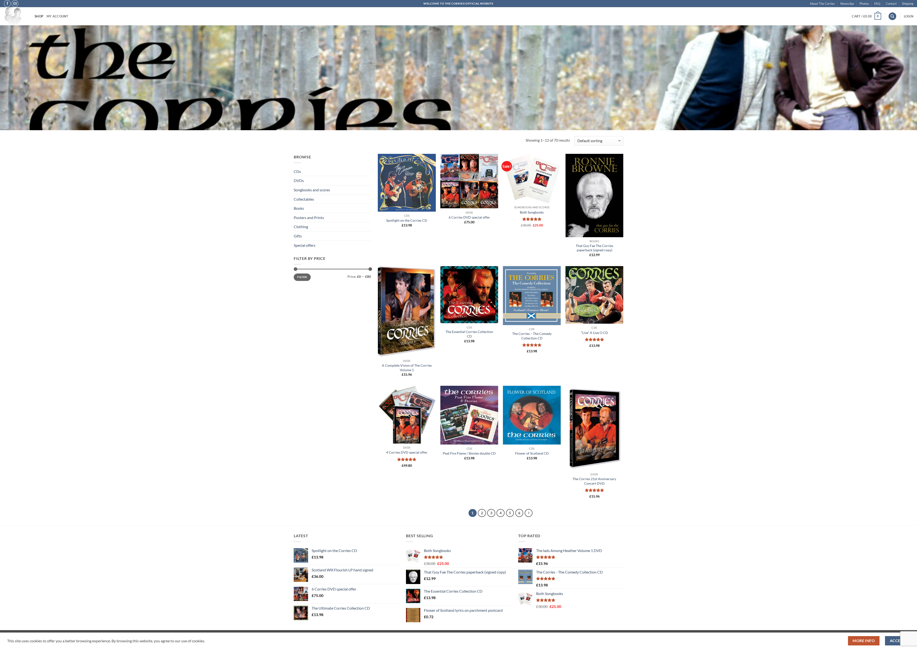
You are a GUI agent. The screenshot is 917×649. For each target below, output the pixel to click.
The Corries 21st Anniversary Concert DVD (594, 481)
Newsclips (847, 3)
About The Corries (822, 3)
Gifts (298, 236)
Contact (891, 3)
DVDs (299, 180)
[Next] (529, 513)
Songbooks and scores (312, 190)
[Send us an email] (14, 3)
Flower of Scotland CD (532, 453)
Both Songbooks (532, 212)
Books (299, 208)
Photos (864, 3)
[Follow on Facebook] (7, 3)
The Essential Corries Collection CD (469, 334)
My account (57, 16)
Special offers (304, 245)
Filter (302, 277)
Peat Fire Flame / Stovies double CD (469, 453)
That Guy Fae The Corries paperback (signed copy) (594, 248)
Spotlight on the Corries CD (406, 220)
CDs (297, 171)
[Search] (892, 16)
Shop (39, 16)
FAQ (877, 3)
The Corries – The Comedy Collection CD (532, 336)
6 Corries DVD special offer (469, 217)
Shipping (907, 3)
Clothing (301, 226)
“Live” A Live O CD (594, 333)
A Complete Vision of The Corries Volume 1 (407, 367)
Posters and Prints (309, 217)
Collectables (304, 199)
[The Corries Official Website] (15, 16)
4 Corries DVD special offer (406, 452)
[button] (866, 16)
